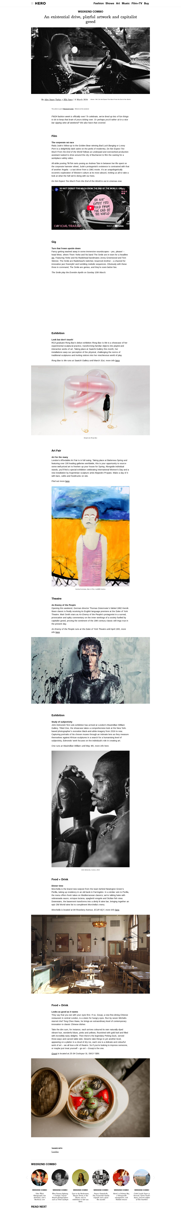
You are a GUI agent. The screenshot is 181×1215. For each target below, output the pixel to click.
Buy (146, 3)
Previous (27, 1177)
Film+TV (137, 3)
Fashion (99, 3)
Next (154, 1177)
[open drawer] (32, 3)
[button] (55, 1152)
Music (126, 3)
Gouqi (54, 1053)
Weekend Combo (68, 109)
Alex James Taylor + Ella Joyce (59, 99)
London (55, 1152)
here (117, 360)
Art (118, 3)
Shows (109, 3)
